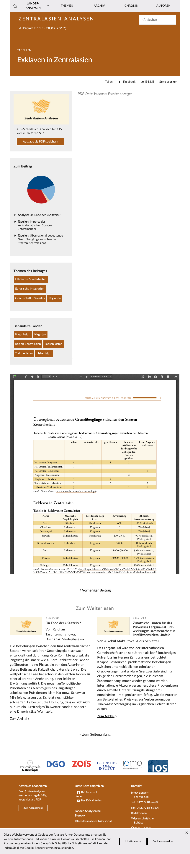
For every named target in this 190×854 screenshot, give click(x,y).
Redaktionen (139, 813)
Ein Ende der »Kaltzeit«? (39, 215)
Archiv (99, 5)
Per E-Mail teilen (91, 800)
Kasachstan (22, 334)
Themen (67, 5)
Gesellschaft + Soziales (30, 298)
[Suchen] (144, 19)
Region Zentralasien (28, 343)
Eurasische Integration (29, 288)
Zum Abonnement (33, 808)
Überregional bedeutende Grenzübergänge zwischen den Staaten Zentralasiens (40, 239)
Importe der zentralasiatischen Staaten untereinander (35, 225)
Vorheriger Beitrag (96, 590)
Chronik (131, 5)
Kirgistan (40, 334)
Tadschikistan (53, 343)
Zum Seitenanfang (96, 734)
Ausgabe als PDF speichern (40, 141)
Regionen (55, 298)
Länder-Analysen (33, 5)
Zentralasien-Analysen (56, 19)
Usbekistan (44, 353)
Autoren (163, 5)
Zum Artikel (18, 718)
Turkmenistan (24, 353)
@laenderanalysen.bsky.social (93, 821)
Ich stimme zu (133, 841)
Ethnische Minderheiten (30, 279)
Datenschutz (82, 834)
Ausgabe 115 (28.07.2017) (42, 28)
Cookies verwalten (163, 841)
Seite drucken (168, 81)
